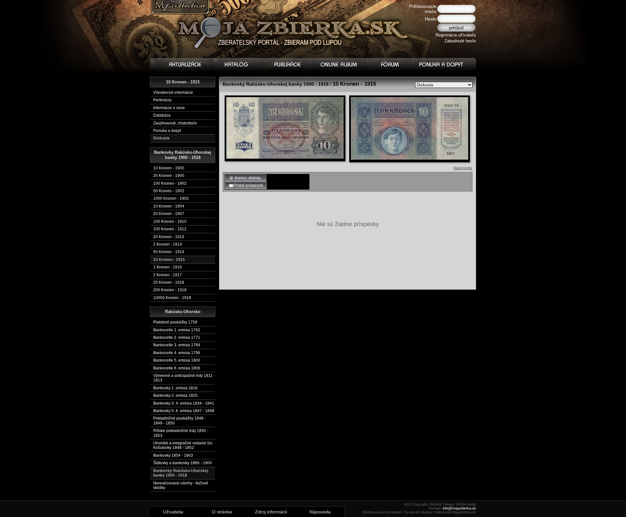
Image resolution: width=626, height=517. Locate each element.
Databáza (162, 115)
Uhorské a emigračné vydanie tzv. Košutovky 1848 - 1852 (183, 445)
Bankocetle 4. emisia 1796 (176, 353)
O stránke (222, 511)
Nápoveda (463, 168)
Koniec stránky (248, 178)
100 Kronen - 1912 (169, 229)
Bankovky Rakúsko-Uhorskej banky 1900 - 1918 (180, 473)
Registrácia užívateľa (456, 35)
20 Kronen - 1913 (168, 237)
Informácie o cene (169, 108)
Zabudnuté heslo (460, 40)
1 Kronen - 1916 (167, 267)
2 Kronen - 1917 (167, 275)
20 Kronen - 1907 (168, 213)
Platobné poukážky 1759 (175, 322)
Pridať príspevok (248, 185)
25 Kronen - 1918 (168, 282)
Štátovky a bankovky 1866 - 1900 (182, 463)
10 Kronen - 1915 (169, 259)
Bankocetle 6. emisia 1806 (176, 368)
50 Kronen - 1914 (168, 252)
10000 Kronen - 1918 (172, 297)
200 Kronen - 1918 (169, 290)
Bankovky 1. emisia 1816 (175, 388)
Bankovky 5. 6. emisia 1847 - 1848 (183, 411)
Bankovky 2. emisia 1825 (175, 395)
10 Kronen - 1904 (168, 206)
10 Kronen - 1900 (168, 168)
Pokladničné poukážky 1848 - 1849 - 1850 (179, 420)
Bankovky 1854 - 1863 (173, 455)
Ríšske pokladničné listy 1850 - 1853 (180, 433)
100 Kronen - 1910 (169, 221)
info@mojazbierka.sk (459, 508)
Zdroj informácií (271, 511)
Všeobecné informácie (173, 92)
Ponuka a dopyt (167, 130)
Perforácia (162, 100)
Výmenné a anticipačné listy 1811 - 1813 (184, 377)
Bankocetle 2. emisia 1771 (176, 337)
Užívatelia (173, 511)
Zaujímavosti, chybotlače (175, 123)
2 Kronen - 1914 (167, 244)
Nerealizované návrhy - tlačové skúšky (180, 485)
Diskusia (161, 138)
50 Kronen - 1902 (168, 191)
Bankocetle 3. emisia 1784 (176, 345)
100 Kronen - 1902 (169, 183)
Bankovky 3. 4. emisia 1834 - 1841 (183, 403)
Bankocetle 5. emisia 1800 (176, 360)
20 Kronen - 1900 (168, 175)
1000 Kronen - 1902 (171, 198)
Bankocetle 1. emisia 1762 (176, 330)
